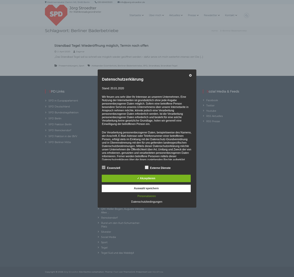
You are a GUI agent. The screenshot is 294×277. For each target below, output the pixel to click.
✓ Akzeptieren (146, 178)
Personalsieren (146, 196)
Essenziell (113, 168)
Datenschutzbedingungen (146, 201)
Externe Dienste (160, 168)
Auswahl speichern (146, 188)
